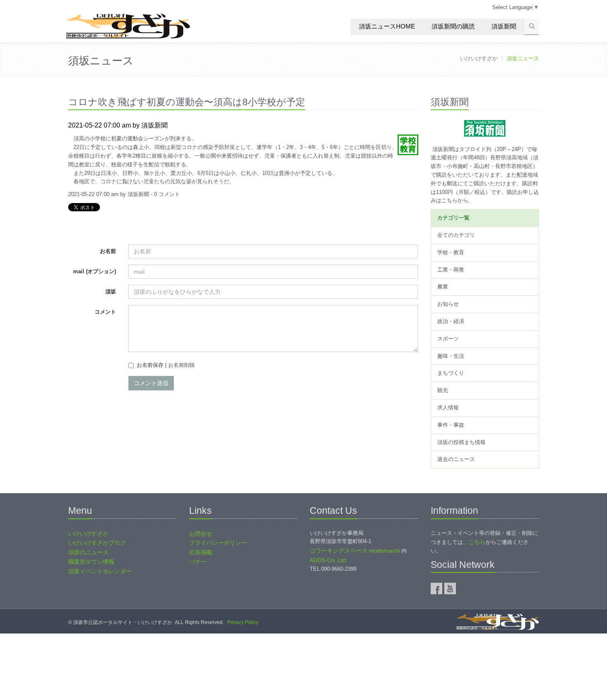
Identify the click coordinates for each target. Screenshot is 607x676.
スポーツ (448, 339)
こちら (477, 542)
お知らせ (448, 304)
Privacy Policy (242, 622)
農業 (442, 287)
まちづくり (450, 373)
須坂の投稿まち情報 (461, 442)
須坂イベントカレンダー (100, 571)
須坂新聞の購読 (453, 26)
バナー (197, 561)
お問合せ (200, 533)
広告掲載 (200, 552)
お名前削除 (181, 365)
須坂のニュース (88, 552)
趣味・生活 (450, 356)
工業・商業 (450, 270)
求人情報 (448, 407)
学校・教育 (450, 252)
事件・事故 (450, 425)
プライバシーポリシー (218, 542)
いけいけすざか (479, 58)
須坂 (110, 291)
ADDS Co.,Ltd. (329, 560)
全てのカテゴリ (456, 235)
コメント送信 (151, 383)
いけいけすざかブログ (97, 542)
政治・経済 (450, 321)
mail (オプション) (94, 271)
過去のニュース (456, 459)
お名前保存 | (166, 365)
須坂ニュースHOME (387, 26)
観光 (442, 390)
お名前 (108, 251)
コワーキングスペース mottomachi (355, 550)
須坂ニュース (101, 60)
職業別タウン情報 (91, 561)
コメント (105, 312)
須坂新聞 (503, 26)
